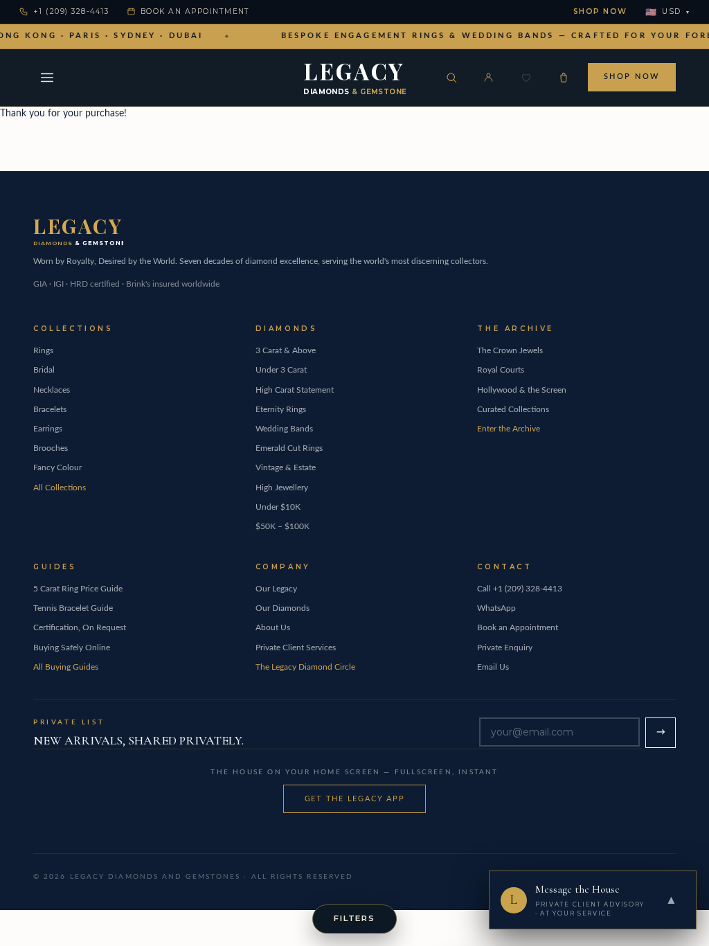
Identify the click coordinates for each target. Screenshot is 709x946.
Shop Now (600, 11)
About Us (272, 627)
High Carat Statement (294, 390)
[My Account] (489, 77)
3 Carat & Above (285, 350)
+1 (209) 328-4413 (71, 11)
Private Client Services (295, 647)
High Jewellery (281, 487)
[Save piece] (526, 77)
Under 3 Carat (281, 370)
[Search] (451, 77)
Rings (43, 350)
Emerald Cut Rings (289, 448)
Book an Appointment (195, 11)
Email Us (493, 667)
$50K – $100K (282, 526)
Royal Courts (500, 370)
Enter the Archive (508, 429)
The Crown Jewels (510, 350)
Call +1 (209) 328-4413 (519, 588)
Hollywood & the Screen (521, 390)
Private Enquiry (504, 647)
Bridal (44, 370)
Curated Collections (513, 409)
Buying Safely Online (71, 647)
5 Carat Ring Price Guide (78, 588)
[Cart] (563, 77)
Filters (354, 918)
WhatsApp (496, 608)
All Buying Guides (65, 667)
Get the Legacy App (355, 799)
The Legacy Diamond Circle (305, 667)
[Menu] (47, 77)
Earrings (47, 429)
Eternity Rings (280, 409)
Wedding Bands (284, 429)
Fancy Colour (57, 467)
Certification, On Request (79, 627)
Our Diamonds (282, 608)
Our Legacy (276, 588)
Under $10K (277, 507)
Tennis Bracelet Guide (73, 608)
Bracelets (49, 409)
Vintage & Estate (285, 467)
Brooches (50, 448)
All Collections (59, 487)
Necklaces (51, 390)
